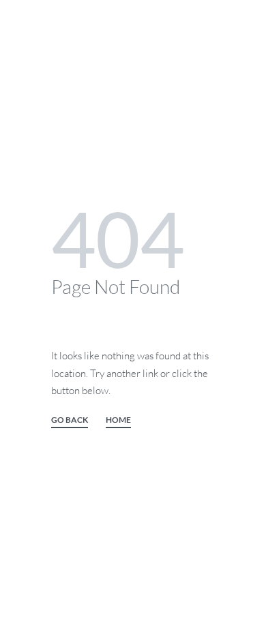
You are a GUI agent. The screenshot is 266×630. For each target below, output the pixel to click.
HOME (118, 420)
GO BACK (69, 420)
